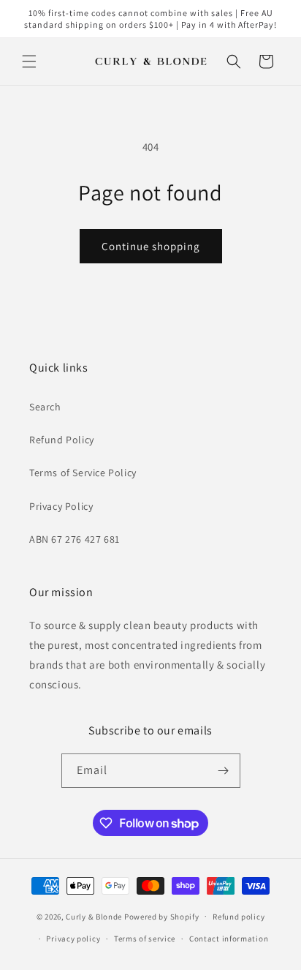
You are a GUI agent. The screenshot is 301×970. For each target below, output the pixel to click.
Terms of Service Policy (83, 472)
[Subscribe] (223, 770)
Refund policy (238, 916)
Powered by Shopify (161, 916)
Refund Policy (61, 439)
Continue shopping (151, 246)
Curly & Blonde (94, 916)
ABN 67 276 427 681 (74, 539)
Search (45, 406)
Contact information (228, 938)
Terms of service (144, 938)
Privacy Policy (61, 506)
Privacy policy (73, 938)
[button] (29, 61)
